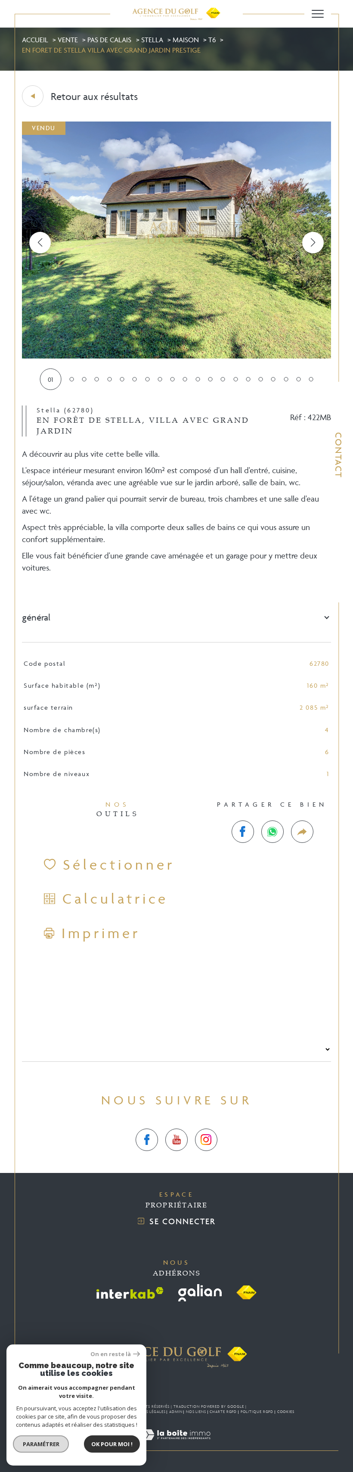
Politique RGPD (257, 1411)
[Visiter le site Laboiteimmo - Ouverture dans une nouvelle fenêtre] (176, 1445)
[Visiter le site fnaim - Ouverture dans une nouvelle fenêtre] (246, 1292)
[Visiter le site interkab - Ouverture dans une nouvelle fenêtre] (130, 1293)
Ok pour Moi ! (112, 1444)
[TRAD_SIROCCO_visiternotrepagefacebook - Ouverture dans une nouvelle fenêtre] (147, 1140)
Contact (338, 455)
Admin (176, 1411)
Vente (68, 39)
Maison (186, 39)
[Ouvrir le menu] (317, 14)
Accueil (35, 39)
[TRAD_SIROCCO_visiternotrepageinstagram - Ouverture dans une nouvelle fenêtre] (206, 1140)
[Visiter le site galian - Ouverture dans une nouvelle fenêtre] (200, 1292)
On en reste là (110, 1354)
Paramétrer (41, 1444)
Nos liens (196, 1411)
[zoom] (176, 356)
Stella (152, 39)
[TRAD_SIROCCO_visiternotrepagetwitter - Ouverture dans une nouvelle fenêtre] (176, 1140)
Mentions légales (146, 1411)
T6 (212, 39)
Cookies (285, 1412)
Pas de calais (109, 39)
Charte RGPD (223, 1411)
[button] (313, 242)
